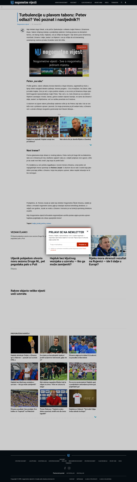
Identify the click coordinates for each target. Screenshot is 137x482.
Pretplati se (82, 244)
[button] (87, 231)
